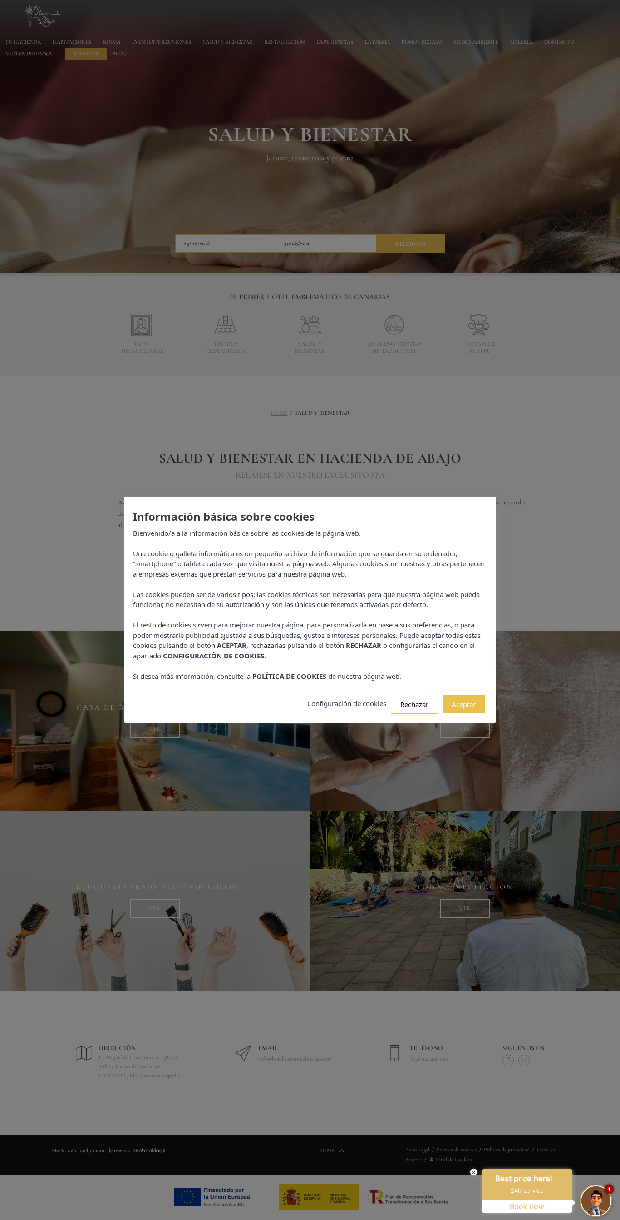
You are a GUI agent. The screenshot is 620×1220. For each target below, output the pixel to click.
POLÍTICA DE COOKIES (289, 676)
